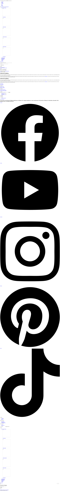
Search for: (1, 92)
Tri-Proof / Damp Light (3, 90)
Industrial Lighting (4, 46)
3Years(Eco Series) (3, 93)
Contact (2, 5)
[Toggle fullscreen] (57, 483)
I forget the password (2, 67)
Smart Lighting (4, 56)
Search (9, 92)
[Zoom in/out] (58, 483)
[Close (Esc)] (0, 483)
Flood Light (1, 84)
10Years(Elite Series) (4, 94)
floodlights (46, 76)
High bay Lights (2, 87)
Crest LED (4, 426)
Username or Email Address (3, 62)
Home (0, 71)
